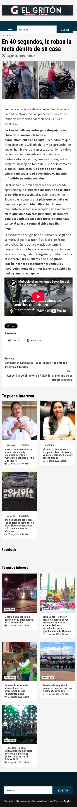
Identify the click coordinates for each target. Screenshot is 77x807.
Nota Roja (9, 609)
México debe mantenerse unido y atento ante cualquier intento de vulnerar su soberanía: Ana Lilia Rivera (19, 455)
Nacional (7, 35)
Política (25, 445)
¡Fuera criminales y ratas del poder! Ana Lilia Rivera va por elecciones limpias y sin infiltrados (58, 453)
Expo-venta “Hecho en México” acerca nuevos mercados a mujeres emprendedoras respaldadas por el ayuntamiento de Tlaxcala (57, 624)
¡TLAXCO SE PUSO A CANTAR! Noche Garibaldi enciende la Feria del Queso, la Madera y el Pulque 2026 (18, 754)
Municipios (10, 677)
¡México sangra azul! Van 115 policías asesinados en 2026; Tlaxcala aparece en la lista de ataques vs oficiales (19, 525)
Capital (46, 609)
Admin (31, 56)
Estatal (11, 516)
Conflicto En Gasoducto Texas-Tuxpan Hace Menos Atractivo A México (35, 363)
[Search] (45, 23)
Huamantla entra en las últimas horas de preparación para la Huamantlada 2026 (17, 689)
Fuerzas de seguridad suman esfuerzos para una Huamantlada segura (57, 688)
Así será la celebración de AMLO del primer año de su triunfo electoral (40, 376)
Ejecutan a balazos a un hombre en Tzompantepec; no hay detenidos (19, 619)
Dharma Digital (63, 801)
